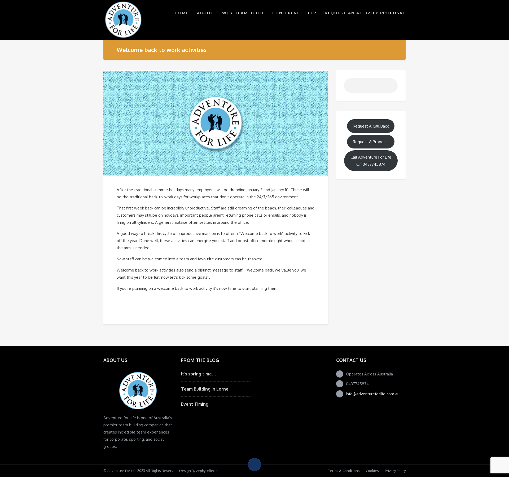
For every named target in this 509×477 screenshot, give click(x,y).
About (205, 12)
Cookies (372, 471)
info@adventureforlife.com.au (373, 393)
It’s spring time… (198, 374)
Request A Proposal (371, 141)
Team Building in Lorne (205, 389)
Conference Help (294, 12)
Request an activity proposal (365, 12)
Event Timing (194, 404)
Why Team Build (243, 12)
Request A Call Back (371, 126)
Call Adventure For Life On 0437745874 (370, 161)
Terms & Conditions (344, 471)
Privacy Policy (395, 471)
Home (181, 12)
